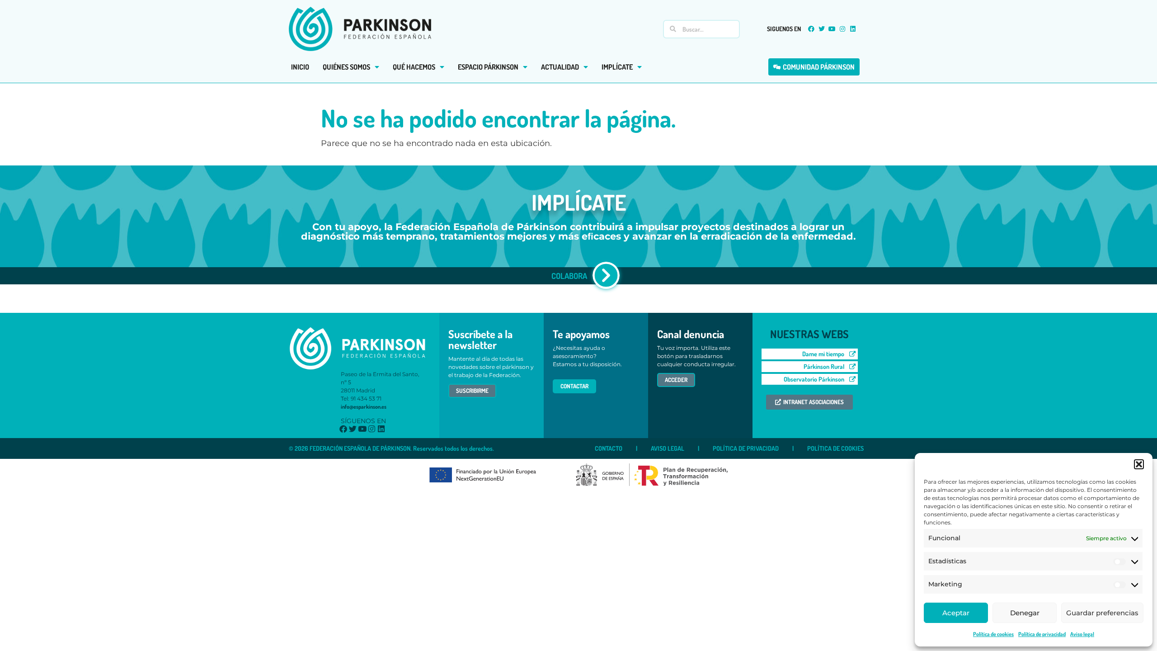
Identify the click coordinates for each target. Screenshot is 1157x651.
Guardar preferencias (1102, 613)
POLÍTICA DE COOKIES (835, 448)
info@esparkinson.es (363, 406)
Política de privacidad (1042, 634)
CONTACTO (608, 448)
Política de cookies (993, 634)
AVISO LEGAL (667, 448)
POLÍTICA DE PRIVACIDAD (746, 448)
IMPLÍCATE (617, 66)
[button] (1138, 464)
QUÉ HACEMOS (414, 66)
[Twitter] (821, 29)
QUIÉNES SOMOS (346, 66)
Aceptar (955, 613)
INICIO (300, 66)
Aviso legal (1082, 634)
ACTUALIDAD (560, 66)
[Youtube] (832, 29)
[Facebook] (811, 29)
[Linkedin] (853, 29)
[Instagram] (842, 29)
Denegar (1024, 613)
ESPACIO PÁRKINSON (488, 66)
